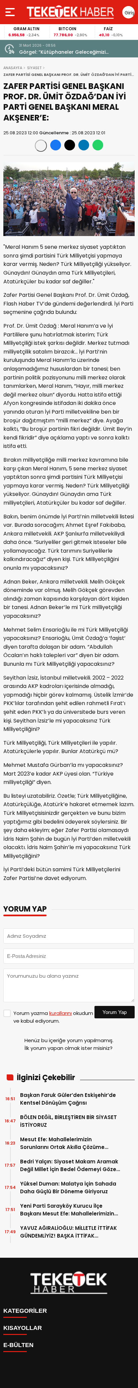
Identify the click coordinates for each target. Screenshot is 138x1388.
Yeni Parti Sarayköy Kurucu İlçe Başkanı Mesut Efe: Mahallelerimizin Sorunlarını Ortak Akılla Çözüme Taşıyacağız (67, 1209)
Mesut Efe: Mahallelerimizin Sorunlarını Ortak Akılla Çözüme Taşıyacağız (62, 1143)
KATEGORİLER (25, 1310)
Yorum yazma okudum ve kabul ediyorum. (53, 1017)
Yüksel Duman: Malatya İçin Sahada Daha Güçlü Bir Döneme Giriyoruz (68, 1187)
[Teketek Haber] (70, 12)
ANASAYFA (12, 68)
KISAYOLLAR (22, 1328)
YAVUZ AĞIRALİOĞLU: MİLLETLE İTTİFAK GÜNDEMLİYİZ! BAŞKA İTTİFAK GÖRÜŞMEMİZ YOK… (68, 1232)
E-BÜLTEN (18, 1345)
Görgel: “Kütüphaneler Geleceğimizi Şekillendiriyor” (62, 52)
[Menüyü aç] (10, 12)
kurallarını (60, 1013)
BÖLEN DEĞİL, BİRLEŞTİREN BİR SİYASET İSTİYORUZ (68, 1121)
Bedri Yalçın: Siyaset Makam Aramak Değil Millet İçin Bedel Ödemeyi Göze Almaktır (69, 1165)
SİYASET (34, 68)
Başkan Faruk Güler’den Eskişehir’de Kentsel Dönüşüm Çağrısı (68, 1099)
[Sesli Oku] (41, 146)
